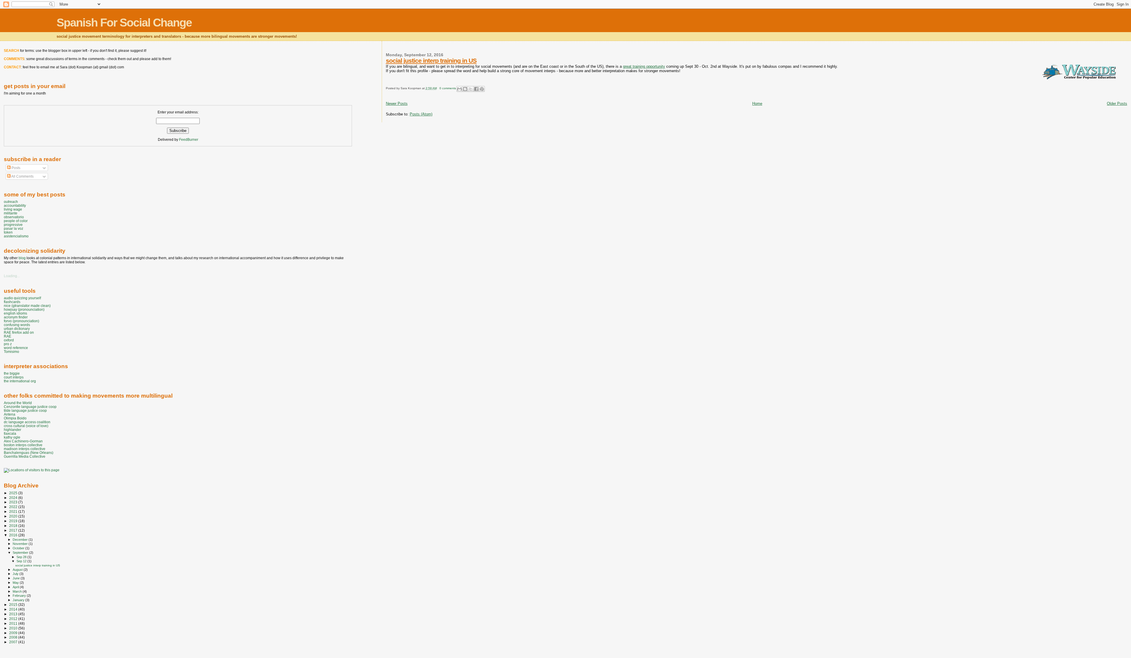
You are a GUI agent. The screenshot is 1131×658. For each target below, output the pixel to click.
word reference (16, 348)
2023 (13, 502)
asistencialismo (16, 236)
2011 (13, 623)
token (8, 232)
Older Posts (1117, 103)
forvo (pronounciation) (21, 321)
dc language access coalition (27, 422)
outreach (11, 202)
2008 (13, 637)
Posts (15, 168)
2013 (13, 614)
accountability (15, 205)
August (18, 569)
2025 (13, 493)
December (21, 539)
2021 (13, 511)
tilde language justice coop (25, 410)
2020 (13, 516)
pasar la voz (13, 228)
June (17, 578)
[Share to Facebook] (476, 89)
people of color (16, 221)
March (18, 591)
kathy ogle (12, 437)
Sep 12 (21, 561)
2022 (13, 507)
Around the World (18, 403)
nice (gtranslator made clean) (27, 305)
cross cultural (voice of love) (26, 426)
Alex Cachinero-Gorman (23, 441)
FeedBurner (188, 140)
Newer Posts (397, 103)
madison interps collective (24, 449)
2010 (13, 628)
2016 (13, 535)
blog (22, 258)
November (21, 543)
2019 (13, 521)
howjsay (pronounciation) (24, 309)
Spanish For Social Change (124, 22)
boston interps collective (23, 445)
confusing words (17, 325)
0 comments (447, 88)
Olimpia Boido (15, 418)
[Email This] (459, 89)
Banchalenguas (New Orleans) (28, 452)
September (21, 552)
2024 (13, 498)
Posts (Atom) (421, 114)
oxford (9, 340)
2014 (13, 609)
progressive (13, 225)
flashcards (12, 302)
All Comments (22, 176)
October (19, 548)
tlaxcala (10, 433)
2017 (13, 530)
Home (757, 103)
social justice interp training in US (431, 60)
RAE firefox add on (19, 332)
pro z (8, 344)
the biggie (12, 373)
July (16, 574)
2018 (13, 526)
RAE (7, 336)
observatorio (14, 217)
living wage (13, 209)
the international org (20, 381)
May (16, 582)
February (20, 595)
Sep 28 (21, 557)
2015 (13, 604)
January (19, 600)
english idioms (15, 313)
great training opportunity (644, 66)
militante (10, 213)
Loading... (12, 276)
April (16, 587)
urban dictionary (17, 328)
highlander (12, 429)
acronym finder (16, 317)
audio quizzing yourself (22, 298)
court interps (14, 377)
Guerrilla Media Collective (24, 456)
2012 (13, 619)
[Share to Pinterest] (482, 89)
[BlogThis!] (465, 89)
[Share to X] (471, 89)
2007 (13, 642)
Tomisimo (11, 351)
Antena (9, 414)
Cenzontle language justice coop (30, 407)
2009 (13, 633)
